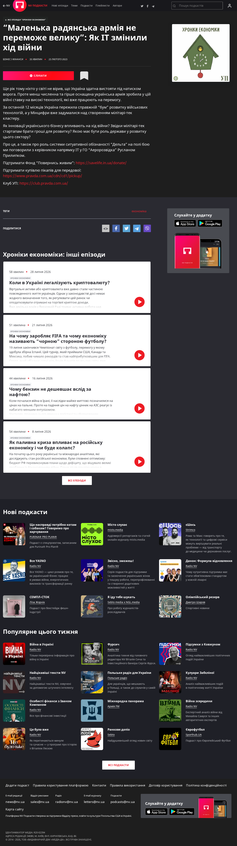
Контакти (99, 785)
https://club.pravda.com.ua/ (43, 183)
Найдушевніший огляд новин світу (130, 740)
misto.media (115, 530)
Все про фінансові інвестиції (48, 715)
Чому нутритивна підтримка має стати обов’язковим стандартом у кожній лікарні (206, 575)
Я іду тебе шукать (121, 597)
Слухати (40, 75)
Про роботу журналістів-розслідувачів (123, 610)
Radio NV (35, 566)
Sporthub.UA (194, 734)
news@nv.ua (15, 802)
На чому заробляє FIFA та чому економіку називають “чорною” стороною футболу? (57, 338)
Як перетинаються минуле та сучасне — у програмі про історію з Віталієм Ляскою (53, 744)
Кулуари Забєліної (200, 673)
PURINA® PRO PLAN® (43, 537)
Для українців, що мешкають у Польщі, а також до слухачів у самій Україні (131, 687)
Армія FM (113, 706)
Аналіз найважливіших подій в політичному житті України (204, 685)
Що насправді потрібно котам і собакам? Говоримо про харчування (53, 528)
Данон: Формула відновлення (209, 561)
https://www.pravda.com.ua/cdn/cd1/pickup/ (42, 175)
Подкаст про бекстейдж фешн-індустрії (49, 610)
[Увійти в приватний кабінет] (229, 5)
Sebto (111, 734)
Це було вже (39, 729)
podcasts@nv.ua (123, 802)
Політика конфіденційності (206, 785)
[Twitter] (126, 228)
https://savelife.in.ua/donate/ (101, 162)
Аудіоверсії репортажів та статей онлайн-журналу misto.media (129, 537)
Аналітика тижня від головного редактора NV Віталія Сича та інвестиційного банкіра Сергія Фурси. (132, 659)
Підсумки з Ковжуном (203, 644)
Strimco (190, 530)
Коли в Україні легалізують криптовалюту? (59, 282)
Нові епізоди (60, 5)
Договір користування (165, 785)
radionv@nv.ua (66, 802)
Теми (74, 5)
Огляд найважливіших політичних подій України (208, 657)
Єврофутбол (195, 729)
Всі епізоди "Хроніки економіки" (26, 19)
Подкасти (87, 5)
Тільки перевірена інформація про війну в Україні (52, 657)
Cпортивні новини (197, 608)
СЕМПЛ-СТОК (39, 597)
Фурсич (113, 644)
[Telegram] (137, 228)
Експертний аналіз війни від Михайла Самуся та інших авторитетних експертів (204, 716)
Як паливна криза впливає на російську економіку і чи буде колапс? (56, 445)
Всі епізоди (77, 480)
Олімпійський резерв (202, 597)
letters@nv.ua (94, 802)
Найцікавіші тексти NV (48, 673)
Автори (117, 5)
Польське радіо (117, 678)
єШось (191, 525)
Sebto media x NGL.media (124, 602)
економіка (139, 211)
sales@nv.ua (40, 802)
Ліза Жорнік (37, 602)
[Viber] (147, 228)
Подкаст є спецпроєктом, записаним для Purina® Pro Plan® (53, 544)
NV (8, 5)
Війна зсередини (199, 701)
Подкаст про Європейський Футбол (208, 740)
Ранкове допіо (119, 729)
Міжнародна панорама (126, 701)
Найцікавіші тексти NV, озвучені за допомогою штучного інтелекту (51, 685)
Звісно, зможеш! (121, 561)
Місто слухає (117, 525)
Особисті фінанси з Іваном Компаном (51, 702)
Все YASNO (38, 561)
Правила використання (127, 785)
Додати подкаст (17, 785)
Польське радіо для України (129, 673)
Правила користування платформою (60, 785)
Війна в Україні (42, 644)
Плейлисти (103, 5)
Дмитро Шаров (195, 602)
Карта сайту (15, 809)
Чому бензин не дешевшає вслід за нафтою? (50, 391)
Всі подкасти (118, 765)
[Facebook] (116, 228)
